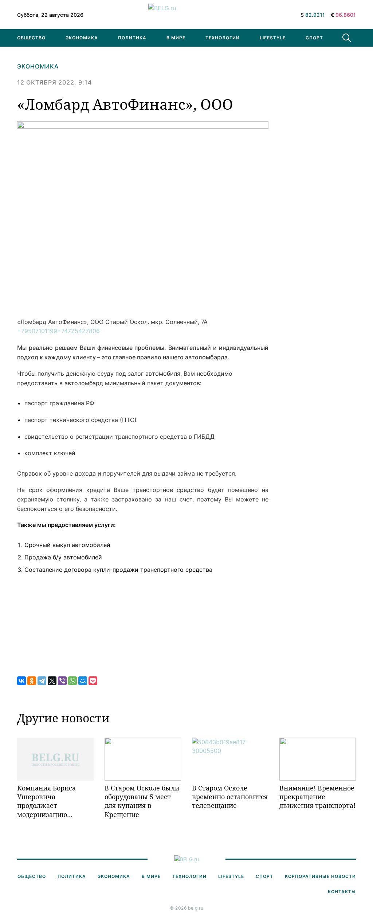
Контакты (342, 891)
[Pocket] (93, 680)
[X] (52, 680)
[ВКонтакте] (21, 680)
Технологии (222, 37)
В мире (175, 37)
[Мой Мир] (82, 680)
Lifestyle (273, 37)
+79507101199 (37, 331)
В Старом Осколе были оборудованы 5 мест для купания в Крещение (142, 801)
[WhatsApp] (72, 680)
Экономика (82, 37)
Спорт (314, 37)
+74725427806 (78, 331)
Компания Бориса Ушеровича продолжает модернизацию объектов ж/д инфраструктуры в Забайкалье (48, 801)
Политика (132, 37)
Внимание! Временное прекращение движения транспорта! (317, 797)
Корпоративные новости (320, 876)
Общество (31, 37)
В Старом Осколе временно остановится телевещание (230, 797)
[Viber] (62, 680)
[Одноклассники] (31, 680)
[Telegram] (42, 680)
